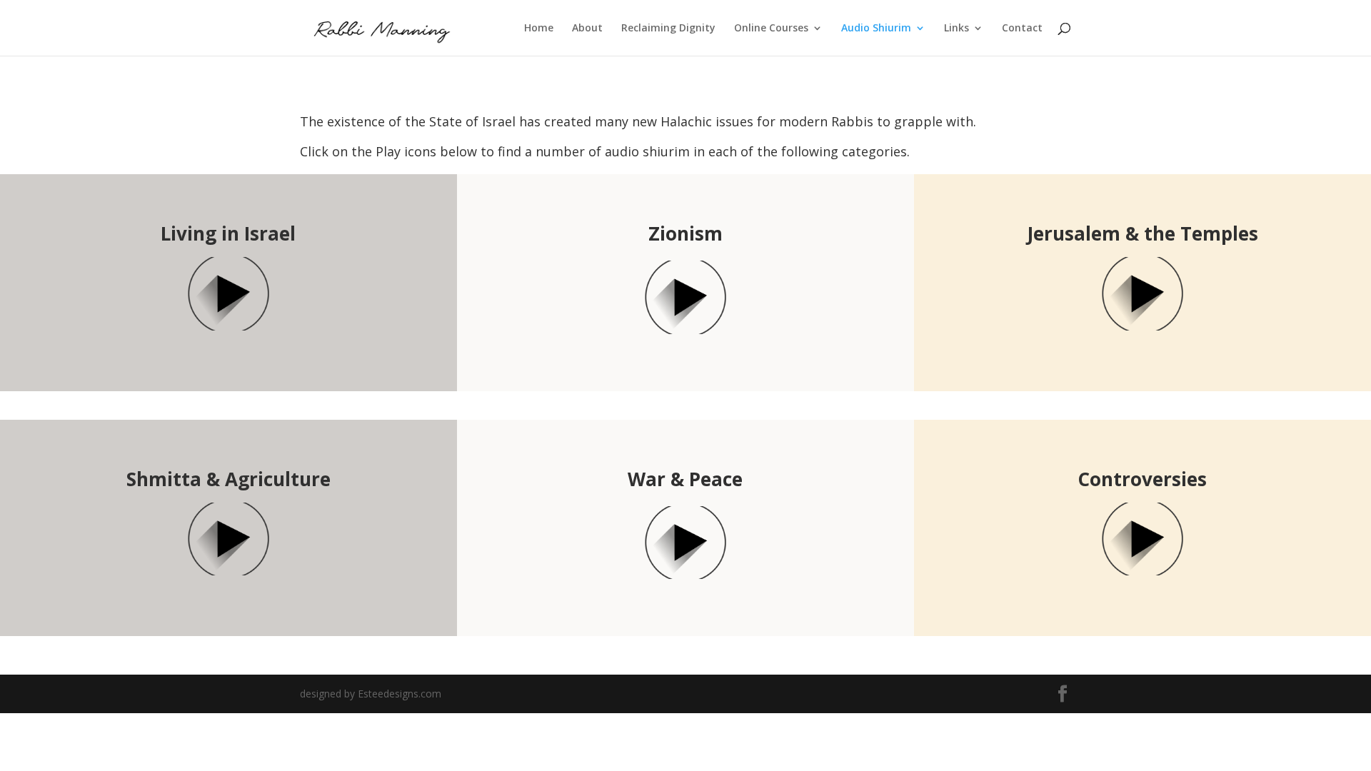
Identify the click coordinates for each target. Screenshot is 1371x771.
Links (956, 28)
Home (538, 28)
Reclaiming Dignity (668, 28)
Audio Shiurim (876, 28)
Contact (1022, 28)
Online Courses (771, 28)
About (587, 28)
